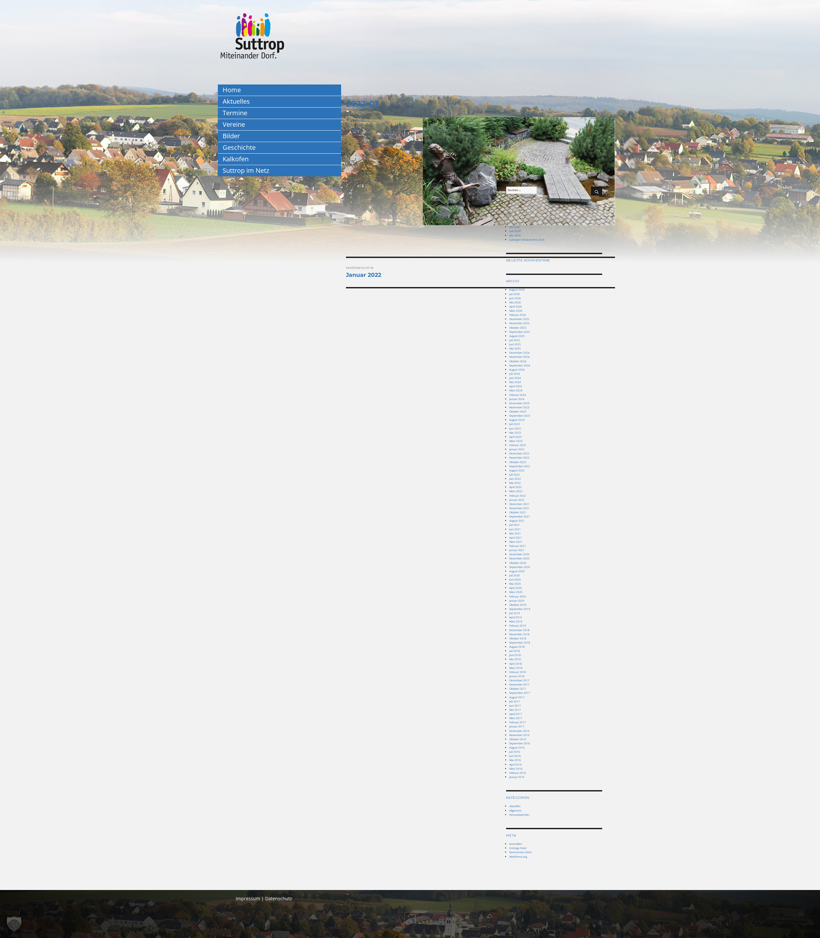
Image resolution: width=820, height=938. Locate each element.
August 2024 (517, 369)
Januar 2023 (516, 449)
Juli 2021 (514, 524)
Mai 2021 (515, 533)
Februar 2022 (517, 495)
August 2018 (517, 646)
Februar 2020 (517, 596)
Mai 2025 (515, 348)
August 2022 (517, 470)
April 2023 (515, 436)
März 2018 (515, 667)
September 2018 (519, 642)
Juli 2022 (514, 474)
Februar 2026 (517, 315)
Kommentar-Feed (520, 852)
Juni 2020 (515, 579)
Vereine (234, 124)
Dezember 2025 (519, 319)
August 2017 (517, 697)
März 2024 (515, 390)
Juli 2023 (514, 424)
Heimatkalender (519, 814)
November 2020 (519, 558)
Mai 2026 (515, 235)
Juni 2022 (515, 478)
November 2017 (519, 684)
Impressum (248, 898)
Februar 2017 (517, 722)
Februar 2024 (517, 395)
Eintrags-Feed (517, 848)
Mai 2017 (515, 709)
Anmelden (515, 844)
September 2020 (519, 567)
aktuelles (515, 806)
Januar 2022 (516, 499)
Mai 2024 (515, 382)
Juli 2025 (514, 340)
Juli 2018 (514, 651)
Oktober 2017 (517, 688)
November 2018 (519, 634)
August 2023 (517, 419)
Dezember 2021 (519, 504)
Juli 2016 (514, 751)
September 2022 (519, 466)
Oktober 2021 (517, 512)
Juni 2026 (515, 231)
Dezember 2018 (519, 630)
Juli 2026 (514, 226)
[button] (14, 924)
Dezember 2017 (519, 680)
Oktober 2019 (517, 604)
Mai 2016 (515, 760)
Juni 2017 (515, 705)
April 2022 (515, 487)
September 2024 (519, 365)
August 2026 (517, 289)
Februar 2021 (517, 546)
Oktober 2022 (517, 462)
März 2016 (515, 768)
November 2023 (519, 407)
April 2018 (515, 663)
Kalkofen (236, 159)
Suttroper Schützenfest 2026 (527, 239)
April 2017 (515, 714)
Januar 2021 (516, 550)
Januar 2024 (516, 399)
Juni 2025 (515, 344)
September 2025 (519, 331)
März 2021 (515, 541)
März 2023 (515, 441)
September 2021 (519, 516)
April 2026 (515, 306)
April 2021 (515, 537)
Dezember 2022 (519, 453)
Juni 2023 (515, 428)
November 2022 (519, 457)
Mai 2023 (515, 432)
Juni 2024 (515, 378)
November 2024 (519, 356)
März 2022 (515, 491)
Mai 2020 (515, 583)
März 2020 (515, 592)
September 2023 (519, 415)
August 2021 (517, 520)
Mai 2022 (515, 483)
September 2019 (519, 609)
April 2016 (515, 764)
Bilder (231, 136)
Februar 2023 (517, 445)
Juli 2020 (514, 575)
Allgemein (515, 810)
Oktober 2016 (517, 739)
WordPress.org (518, 856)
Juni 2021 (515, 529)
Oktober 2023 (517, 411)
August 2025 (517, 336)
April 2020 (515, 587)
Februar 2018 (517, 672)
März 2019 (515, 621)
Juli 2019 (514, 613)
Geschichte (239, 147)
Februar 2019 (517, 625)
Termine (235, 112)
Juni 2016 (515, 756)
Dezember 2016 (519, 731)
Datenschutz (278, 898)
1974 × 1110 (354, 125)
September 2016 (519, 743)
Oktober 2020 (517, 563)
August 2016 (517, 747)
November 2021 (519, 508)
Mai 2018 (515, 659)
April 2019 (515, 617)
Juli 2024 (514, 373)
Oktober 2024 (517, 361)
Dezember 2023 (519, 403)
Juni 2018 (515, 655)
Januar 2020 (516, 600)
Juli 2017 (514, 701)
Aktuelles (236, 101)
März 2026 (515, 310)
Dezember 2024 (519, 352)
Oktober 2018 (517, 638)
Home (232, 89)
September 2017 (519, 692)
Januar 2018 (516, 676)
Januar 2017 (516, 726)
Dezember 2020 (519, 554)
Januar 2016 (516, 777)
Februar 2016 (517, 772)
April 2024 (515, 386)
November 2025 (519, 323)
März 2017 (515, 718)
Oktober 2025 (517, 327)
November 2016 (519, 735)
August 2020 (517, 571)
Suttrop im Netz (246, 170)
